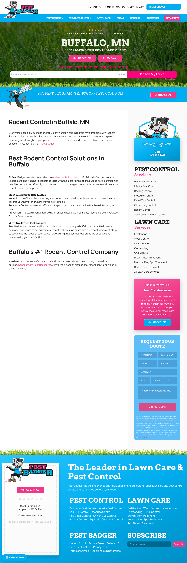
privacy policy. (143, 437)
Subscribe (146, 535)
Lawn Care (103, 18)
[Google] (41, 499)
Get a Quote (172, 18)
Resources (152, 18)
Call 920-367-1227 (157, 153)
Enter (122, 74)
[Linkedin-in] (36, 499)
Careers (135, 18)
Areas (120, 18)
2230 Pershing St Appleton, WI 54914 (30, 507)
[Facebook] (20, 499)
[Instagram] (32, 499)
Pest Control (54, 18)
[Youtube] (24, 499)
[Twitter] (28, 499)
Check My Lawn (152, 74)
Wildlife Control (80, 18)
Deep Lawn (171, 79)
